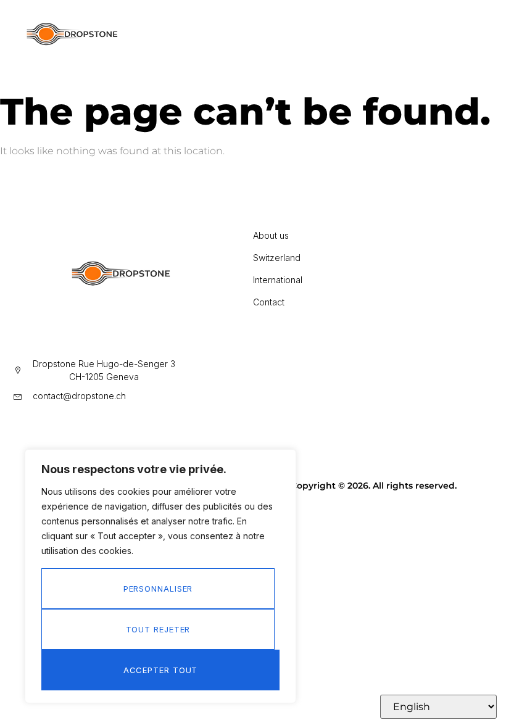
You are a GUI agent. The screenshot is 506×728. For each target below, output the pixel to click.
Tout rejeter (158, 629)
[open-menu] (321, 37)
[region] (160, 576)
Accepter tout (160, 670)
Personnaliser (158, 589)
